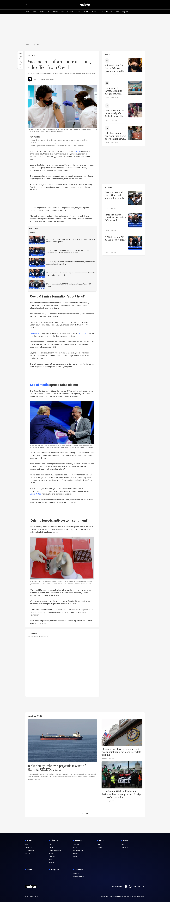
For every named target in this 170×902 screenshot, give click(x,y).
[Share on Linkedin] (20, 65)
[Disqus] (62, 665)
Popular (41, 12)
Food (50, 844)
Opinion (94, 12)
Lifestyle (85, 12)
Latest (34, 12)
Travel (51, 853)
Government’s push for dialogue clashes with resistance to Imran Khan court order (70, 274)
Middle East (28, 847)
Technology (124, 847)
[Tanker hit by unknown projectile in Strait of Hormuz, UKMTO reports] (62, 740)
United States (35, 494)
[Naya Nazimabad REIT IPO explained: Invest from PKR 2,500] (37, 284)
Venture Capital (78, 850)
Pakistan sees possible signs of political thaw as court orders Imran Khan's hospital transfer (68, 251)
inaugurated (82, 333)
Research (76, 853)
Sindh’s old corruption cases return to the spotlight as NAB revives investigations (70, 240)
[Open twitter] (143, 886)
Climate (123, 844)
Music (51, 859)
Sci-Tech (109, 12)
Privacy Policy (29, 896)
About (36, 896)
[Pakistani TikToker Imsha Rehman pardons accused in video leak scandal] (135, 65)
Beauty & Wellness (55, 850)
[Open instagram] (130, 886)
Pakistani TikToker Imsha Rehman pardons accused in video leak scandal (114, 68)
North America (29, 850)
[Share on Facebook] (20, 57)
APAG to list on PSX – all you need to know (115, 238)
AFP (35, 79)
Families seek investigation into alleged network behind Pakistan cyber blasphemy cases (113, 91)
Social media (39, 385)
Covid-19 (77, 151)
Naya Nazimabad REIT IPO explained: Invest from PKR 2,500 (68, 285)
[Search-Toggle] (31, 5)
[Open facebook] (126, 886)
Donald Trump (35, 333)
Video (117, 12)
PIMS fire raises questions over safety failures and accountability (115, 217)
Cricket (99, 844)
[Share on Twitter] (20, 61)
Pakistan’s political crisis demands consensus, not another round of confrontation (70, 262)
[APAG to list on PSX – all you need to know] (135, 242)
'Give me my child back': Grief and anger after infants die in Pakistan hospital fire (114, 195)
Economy (76, 844)
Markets (75, 856)
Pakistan (55, 12)
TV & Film (52, 862)
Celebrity (52, 856)
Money (75, 847)
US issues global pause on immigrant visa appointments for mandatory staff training (121, 751)
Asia (26, 844)
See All (85, 814)
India (62, 12)
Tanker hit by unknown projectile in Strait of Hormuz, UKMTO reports (56, 768)
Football (99, 847)
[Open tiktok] (139, 886)
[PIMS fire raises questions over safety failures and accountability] (135, 220)
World (101, 12)
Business (70, 12)
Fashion (51, 847)
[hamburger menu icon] (26, 5)
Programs (125, 12)
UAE (48, 12)
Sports (78, 12)
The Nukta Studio (78, 876)
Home (27, 12)
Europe (27, 853)
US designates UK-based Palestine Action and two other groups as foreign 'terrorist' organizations (121, 794)
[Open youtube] (135, 886)
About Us (76, 873)
